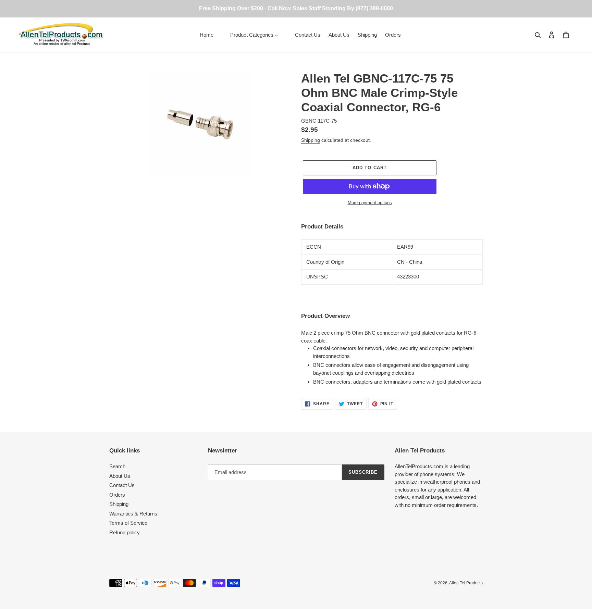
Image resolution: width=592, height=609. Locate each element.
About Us (119, 476)
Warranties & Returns (133, 514)
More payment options (370, 202)
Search (117, 466)
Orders (117, 495)
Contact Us (122, 485)
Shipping (310, 140)
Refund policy (124, 532)
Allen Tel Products (466, 583)
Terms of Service (128, 523)
